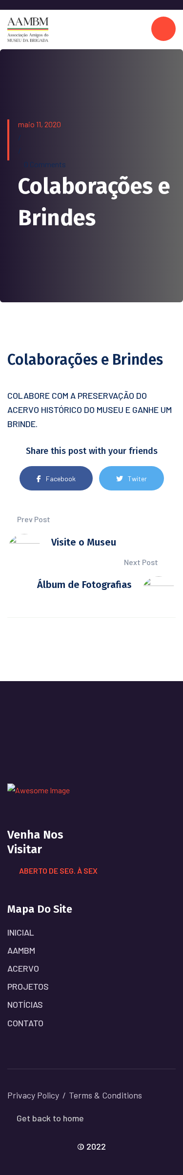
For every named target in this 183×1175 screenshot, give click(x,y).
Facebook (61, 478)
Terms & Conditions (105, 1095)
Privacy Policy (33, 1095)
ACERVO (23, 968)
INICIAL (20, 932)
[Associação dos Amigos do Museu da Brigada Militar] (27, 28)
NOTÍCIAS (25, 1004)
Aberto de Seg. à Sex (58, 870)
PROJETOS (28, 986)
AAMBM (21, 950)
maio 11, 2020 (39, 124)
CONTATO (25, 1023)
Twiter (137, 478)
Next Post (142, 562)
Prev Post (33, 519)
